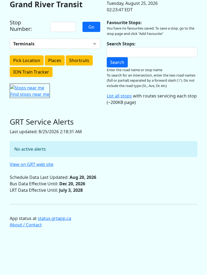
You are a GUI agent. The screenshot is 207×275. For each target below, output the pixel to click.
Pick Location (26, 60)
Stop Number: (21, 25)
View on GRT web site (31, 164)
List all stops (119, 96)
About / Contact (26, 225)
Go (91, 27)
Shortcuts (79, 60)
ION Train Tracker (31, 72)
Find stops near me (29, 94)
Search (117, 62)
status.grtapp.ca (54, 218)
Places (54, 60)
